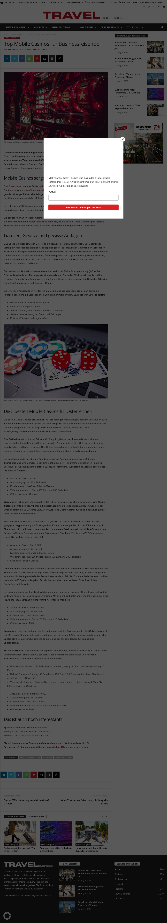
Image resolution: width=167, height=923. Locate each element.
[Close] (122, 139)
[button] (7, 916)
